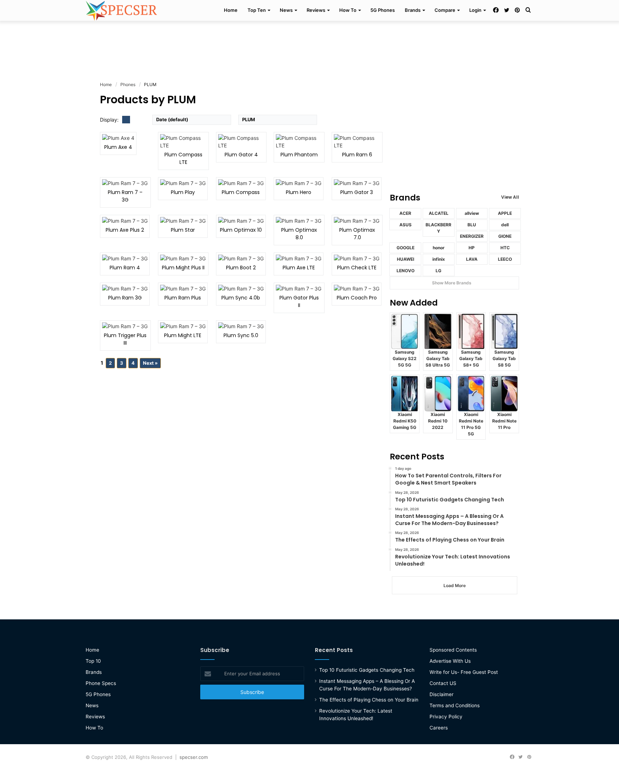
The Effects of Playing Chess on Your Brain (368, 700)
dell (505, 224)
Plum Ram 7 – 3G (125, 196)
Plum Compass (241, 192)
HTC (505, 247)
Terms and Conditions (455, 705)
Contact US (443, 683)
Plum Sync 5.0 (241, 335)
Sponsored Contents (453, 650)
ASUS (405, 224)
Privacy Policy (446, 716)
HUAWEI (405, 259)
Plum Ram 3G (125, 297)
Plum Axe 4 (118, 147)
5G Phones (382, 10)
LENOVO (405, 270)
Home (230, 10)
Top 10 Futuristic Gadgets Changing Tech (366, 670)
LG (438, 270)
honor (439, 247)
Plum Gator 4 (241, 154)
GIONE (505, 236)
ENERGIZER (472, 236)
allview (472, 213)
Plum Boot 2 (241, 267)
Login (475, 10)
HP (472, 247)
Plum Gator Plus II (299, 301)
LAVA (472, 259)
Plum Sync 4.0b (240, 297)
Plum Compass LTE (183, 158)
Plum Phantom (299, 154)
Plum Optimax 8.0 (299, 233)
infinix (438, 259)
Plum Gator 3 (356, 192)
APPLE (505, 213)
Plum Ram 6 (357, 154)
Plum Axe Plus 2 (125, 229)
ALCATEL (438, 213)
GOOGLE (405, 247)
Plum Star (183, 229)
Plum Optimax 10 (241, 229)
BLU (471, 224)
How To (347, 10)
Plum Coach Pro (357, 297)
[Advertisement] (309, 44)
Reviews (316, 10)
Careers (439, 728)
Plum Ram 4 (125, 267)
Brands (413, 10)
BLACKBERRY (438, 228)
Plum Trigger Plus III (125, 339)
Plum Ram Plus (182, 297)
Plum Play (183, 192)
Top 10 (93, 661)
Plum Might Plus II (183, 267)
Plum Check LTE (356, 267)
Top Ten (257, 10)
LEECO (505, 259)
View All (510, 197)
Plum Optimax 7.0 (357, 233)
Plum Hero (298, 192)
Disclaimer (442, 694)
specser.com (193, 757)
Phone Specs (101, 683)
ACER (405, 213)
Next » (150, 363)
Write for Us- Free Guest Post (464, 672)
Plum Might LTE (182, 335)
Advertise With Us (450, 661)
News (286, 10)
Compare (445, 10)
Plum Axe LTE (299, 267)
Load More (454, 585)
